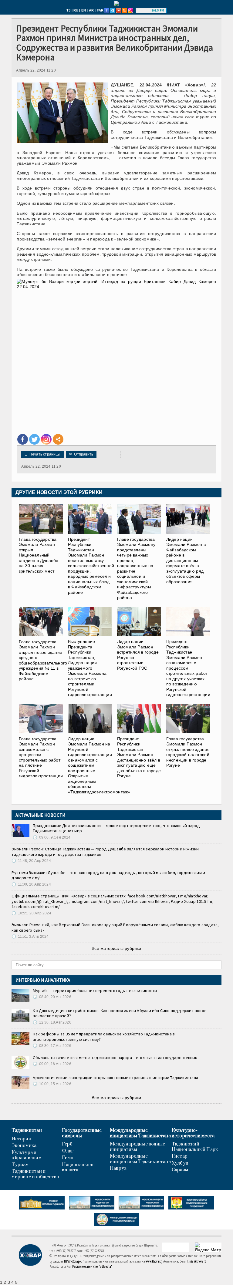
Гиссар (179, 1156)
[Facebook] (22, 439)
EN (83, 10)
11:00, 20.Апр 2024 (31, 884)
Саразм (180, 1170)
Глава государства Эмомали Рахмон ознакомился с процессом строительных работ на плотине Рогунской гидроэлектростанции (41, 757)
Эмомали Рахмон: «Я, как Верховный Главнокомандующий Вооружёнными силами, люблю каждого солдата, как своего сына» (115, 927)
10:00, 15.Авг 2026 (52, 1084)
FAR (100, 10)
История (21, 1139)
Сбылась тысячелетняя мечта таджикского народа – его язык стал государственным (115, 1057)
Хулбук (180, 1163)
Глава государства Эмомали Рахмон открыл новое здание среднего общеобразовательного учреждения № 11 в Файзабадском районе (43, 660)
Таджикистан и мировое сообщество (35, 1174)
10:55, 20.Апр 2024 (31, 913)
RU (75, 10)
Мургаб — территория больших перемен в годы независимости (95, 990)
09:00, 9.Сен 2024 (51, 837)
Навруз (118, 1168)
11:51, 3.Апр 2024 (30, 936)
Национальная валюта (78, 1167)
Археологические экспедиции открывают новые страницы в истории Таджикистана (115, 1077)
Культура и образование (26, 1155)
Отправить (81, 454)
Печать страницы (42, 454)
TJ (68, 10)
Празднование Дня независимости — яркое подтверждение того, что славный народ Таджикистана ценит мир (116, 828)
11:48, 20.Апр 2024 (31, 861)
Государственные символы (82, 1133)
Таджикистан (27, 1130)
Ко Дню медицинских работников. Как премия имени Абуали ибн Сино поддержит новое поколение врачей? (120, 1013)
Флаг (67, 1151)
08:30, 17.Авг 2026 (52, 1046)
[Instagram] (46, 439)
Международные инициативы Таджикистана (140, 1133)
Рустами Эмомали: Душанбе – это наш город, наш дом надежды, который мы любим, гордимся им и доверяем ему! (108, 875)
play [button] (144, 10)
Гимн (67, 1158)
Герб (67, 1144)
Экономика (24, 1146)
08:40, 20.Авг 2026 (52, 997)
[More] (58, 439)
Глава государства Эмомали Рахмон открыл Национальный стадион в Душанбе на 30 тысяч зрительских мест (39, 555)
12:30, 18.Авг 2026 (52, 1022)
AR (91, 10)
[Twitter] (34, 439)
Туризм (20, 1165)
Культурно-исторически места (193, 1133)
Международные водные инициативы (137, 1147)
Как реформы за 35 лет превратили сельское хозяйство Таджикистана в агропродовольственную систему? (104, 1036)
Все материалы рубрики (116, 948)
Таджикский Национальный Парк (195, 1147)
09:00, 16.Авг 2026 (52, 1064)
